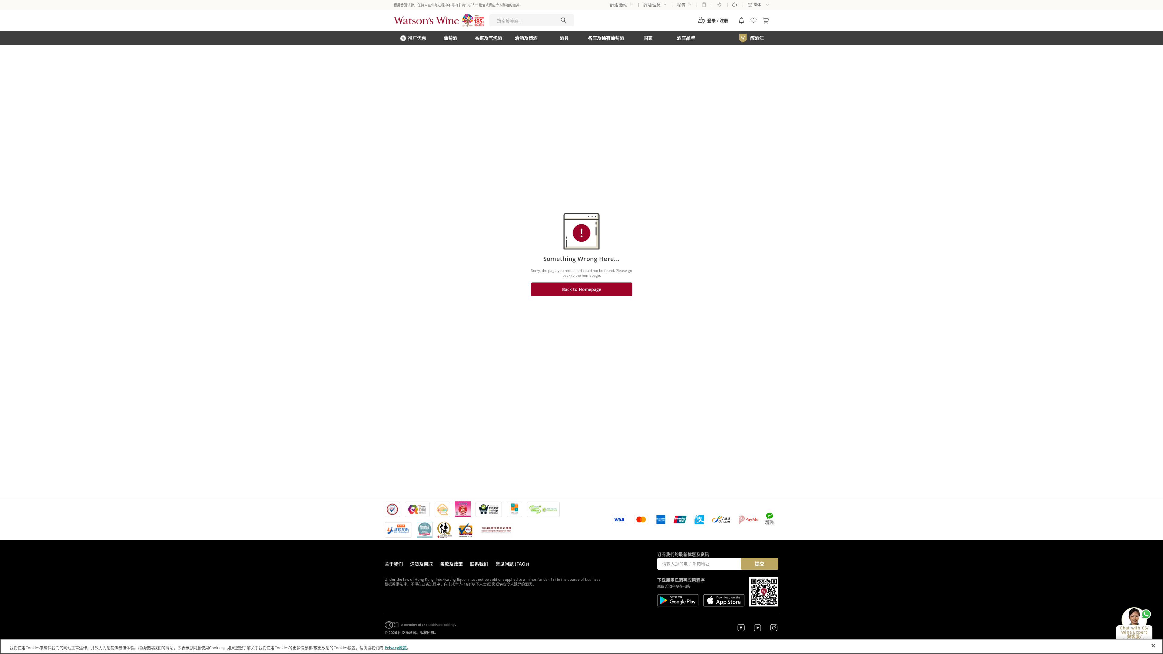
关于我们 (394, 564)
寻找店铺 (719, 5)
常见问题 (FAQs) (512, 564)
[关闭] (1153, 645)
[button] (712, 20)
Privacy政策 (396, 647)
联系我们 (479, 564)
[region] (581, 646)
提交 (759, 563)
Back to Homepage (581, 289)
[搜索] (563, 20)
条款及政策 (451, 564)
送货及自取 (421, 564)
